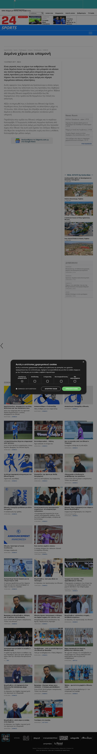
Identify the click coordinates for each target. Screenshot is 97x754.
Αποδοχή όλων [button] (72, 389)
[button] (26, 389)
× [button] (83, 362)
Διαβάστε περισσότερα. (47, 372)
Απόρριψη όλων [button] (51, 389)
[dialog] (48, 377)
